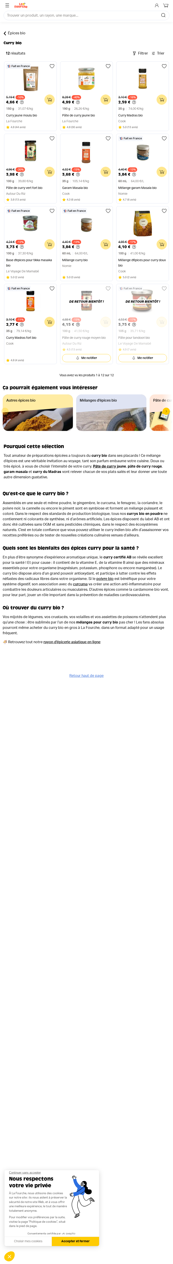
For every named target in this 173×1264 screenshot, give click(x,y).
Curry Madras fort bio (21, 337)
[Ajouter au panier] (50, 100)
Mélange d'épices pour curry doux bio (142, 263)
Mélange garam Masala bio (137, 188)
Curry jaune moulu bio (21, 115)
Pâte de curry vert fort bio (24, 188)
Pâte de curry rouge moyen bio (84, 337)
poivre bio (105, 579)
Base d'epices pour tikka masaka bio (29, 263)
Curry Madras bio (130, 115)
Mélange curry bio (75, 260)
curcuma (80, 584)
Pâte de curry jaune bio (78, 115)
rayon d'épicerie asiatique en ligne (71, 642)
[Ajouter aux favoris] (52, 66)
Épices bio (16, 33)
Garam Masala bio (75, 188)
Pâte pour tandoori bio (134, 337)
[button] (166, 411)
